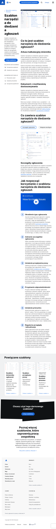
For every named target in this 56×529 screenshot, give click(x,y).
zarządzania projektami (42, 110)
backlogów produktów (41, 224)
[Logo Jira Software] (9, 2)
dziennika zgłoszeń (26, 174)
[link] (47, 2)
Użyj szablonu (11, 60)
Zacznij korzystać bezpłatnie (29, 2)
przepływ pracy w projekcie (41, 269)
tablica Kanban (46, 109)
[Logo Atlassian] (2, 2)
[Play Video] (36, 202)
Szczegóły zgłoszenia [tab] (29, 127)
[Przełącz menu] (53, 2)
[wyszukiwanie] (41, 2)
